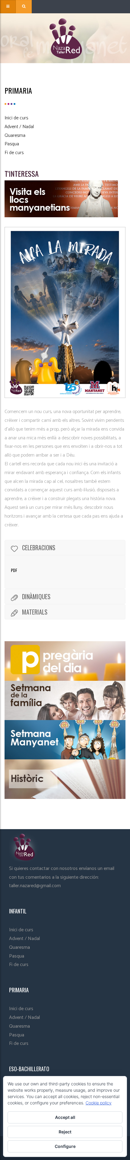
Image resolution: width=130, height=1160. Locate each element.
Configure (65, 1146)
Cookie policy (99, 1102)
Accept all (65, 1117)
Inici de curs (16, 118)
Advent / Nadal (19, 127)
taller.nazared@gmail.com (35, 886)
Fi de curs (14, 153)
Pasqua (12, 144)
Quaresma (15, 135)
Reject (65, 1131)
